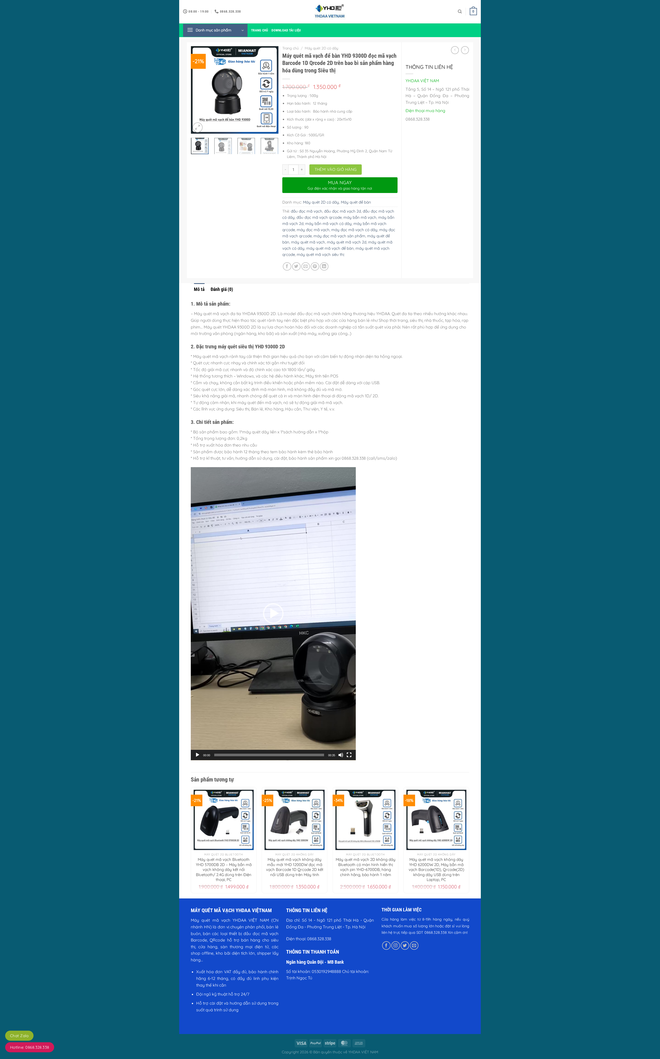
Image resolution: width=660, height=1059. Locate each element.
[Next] (270, 90)
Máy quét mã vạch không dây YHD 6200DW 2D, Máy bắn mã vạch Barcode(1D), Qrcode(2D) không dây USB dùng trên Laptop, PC (436, 869)
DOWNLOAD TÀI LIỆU (286, 30)
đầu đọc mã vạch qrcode (319, 217)
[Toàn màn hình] (349, 755)
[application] (273, 613)
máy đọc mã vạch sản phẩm (339, 235)
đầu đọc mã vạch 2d (342, 211)
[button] (273, 613)
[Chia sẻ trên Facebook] (287, 266)
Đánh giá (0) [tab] (222, 289)
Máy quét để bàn (356, 202)
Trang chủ (259, 30)
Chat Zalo (19, 1035)
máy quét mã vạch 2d (346, 242)
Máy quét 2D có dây (321, 48)
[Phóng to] (198, 127)
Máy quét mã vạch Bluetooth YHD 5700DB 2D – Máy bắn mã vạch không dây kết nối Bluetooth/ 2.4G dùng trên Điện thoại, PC (224, 869)
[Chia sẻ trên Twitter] (296, 266)
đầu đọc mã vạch (306, 211)
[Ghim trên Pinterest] (315, 266)
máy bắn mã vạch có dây (328, 223)
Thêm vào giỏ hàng (336, 169)
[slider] (269, 755)
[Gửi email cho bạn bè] (305, 266)
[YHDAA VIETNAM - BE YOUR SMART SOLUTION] (330, 11)
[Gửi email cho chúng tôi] (414, 945)
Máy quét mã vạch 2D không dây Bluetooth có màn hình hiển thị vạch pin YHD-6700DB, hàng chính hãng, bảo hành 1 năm (365, 867)
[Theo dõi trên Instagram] (395, 945)
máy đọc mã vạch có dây (354, 229)
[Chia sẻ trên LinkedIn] (324, 266)
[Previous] (199, 90)
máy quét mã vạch (308, 242)
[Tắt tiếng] (340, 755)
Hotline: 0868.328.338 (29, 1047)
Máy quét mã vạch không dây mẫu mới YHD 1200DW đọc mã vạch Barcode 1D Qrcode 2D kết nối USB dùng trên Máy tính (294, 867)
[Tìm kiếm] (460, 11)
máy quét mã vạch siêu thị (320, 254)
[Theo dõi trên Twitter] (405, 945)
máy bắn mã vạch (359, 217)
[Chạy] (197, 755)
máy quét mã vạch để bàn (330, 248)
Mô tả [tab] (199, 289)
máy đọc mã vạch (313, 229)
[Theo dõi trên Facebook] (386, 945)
